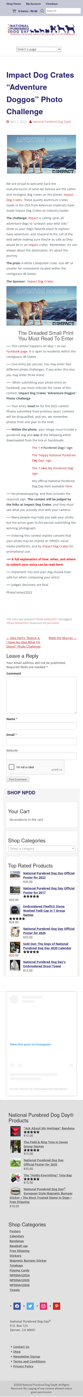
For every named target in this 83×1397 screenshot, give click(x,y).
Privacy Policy (23, 1366)
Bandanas (17, 1241)
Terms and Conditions (29, 1361)
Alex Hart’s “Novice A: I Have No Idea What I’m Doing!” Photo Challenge (23, 642)
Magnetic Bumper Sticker (28, 1261)
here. (69, 486)
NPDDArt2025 (20, 1280)
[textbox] (41, 849)
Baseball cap (19, 1246)
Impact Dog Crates (40, 281)
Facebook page (16, 351)
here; (60, 564)
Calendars (17, 1236)
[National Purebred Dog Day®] (41, 29)
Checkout (52, 4)
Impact (33, 218)
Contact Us (21, 1347)
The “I (52, 448)
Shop (17, 1352)
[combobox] (41, 848)
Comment (13, 673)
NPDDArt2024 (20, 1275)
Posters (15, 1231)
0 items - (27, 11)
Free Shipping (20, 1251)
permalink (53, 623)
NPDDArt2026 (20, 1285)
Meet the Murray (63, 638)
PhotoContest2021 (46, 619)
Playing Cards (19, 1270)
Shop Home (13, 4)
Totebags (16, 1265)
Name (10, 719)
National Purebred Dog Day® (52, 122)
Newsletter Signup (26, 1356)
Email (10, 735)
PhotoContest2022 (17, 623)
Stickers (15, 1256)
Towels (15, 1290)
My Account (33, 4)
